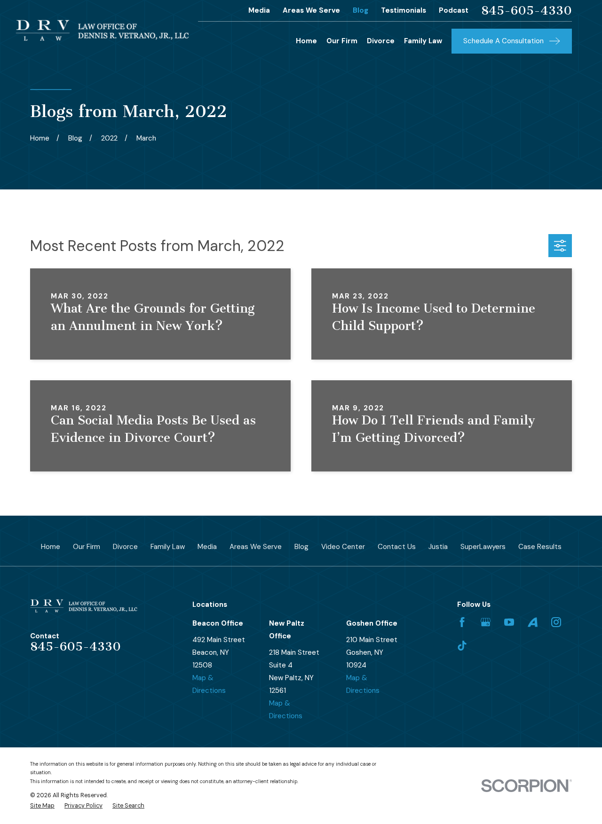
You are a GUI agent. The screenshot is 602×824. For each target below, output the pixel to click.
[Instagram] (556, 622)
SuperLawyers (483, 546)
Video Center (343, 546)
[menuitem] (42, 805)
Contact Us (397, 546)
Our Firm (86, 546)
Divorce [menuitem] (381, 41)
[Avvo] (533, 622)
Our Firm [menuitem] (341, 41)
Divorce (125, 546)
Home (50, 546)
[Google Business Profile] (486, 622)
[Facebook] (462, 622)
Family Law (167, 546)
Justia (438, 546)
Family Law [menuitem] (423, 41)
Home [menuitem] (306, 41)
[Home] (102, 30)
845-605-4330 (526, 10)
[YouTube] (509, 622)
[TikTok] (462, 646)
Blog (360, 10)
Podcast (453, 10)
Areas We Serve (311, 10)
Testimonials (403, 10)
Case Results (540, 546)
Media (259, 10)
